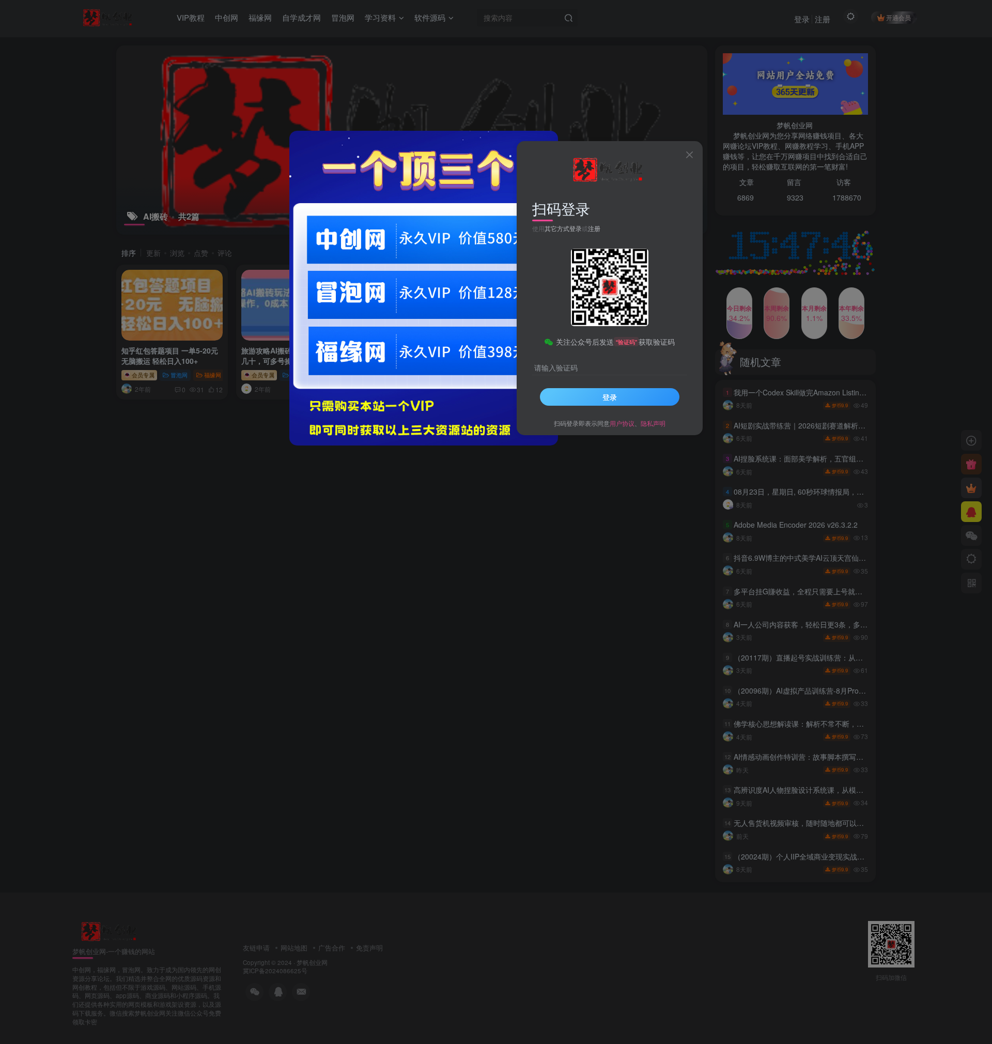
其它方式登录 (563, 228)
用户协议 (622, 423)
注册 (594, 228)
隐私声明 (653, 423)
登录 (609, 397)
